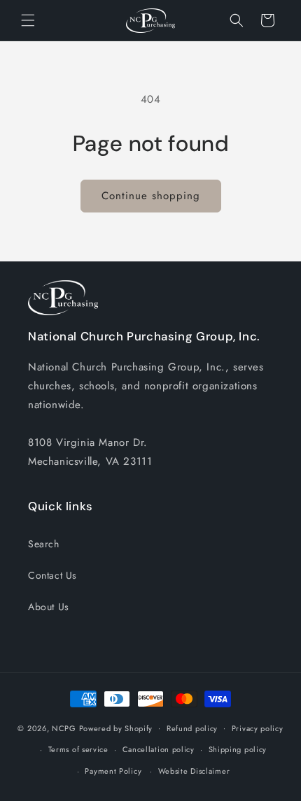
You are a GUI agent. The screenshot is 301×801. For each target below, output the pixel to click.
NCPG (64, 727)
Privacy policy (258, 728)
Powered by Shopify (116, 727)
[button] (28, 20)
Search (43, 544)
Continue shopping (151, 195)
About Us (48, 607)
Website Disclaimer (194, 771)
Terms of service (78, 749)
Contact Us (52, 575)
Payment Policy (113, 771)
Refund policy (192, 728)
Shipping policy (238, 749)
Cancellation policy (158, 749)
